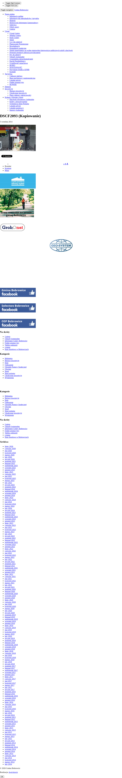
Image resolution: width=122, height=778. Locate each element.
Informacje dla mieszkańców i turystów (24, 18)
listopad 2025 (10, 463)
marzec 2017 (9, 685)
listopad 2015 (10, 719)
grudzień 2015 (10, 717)
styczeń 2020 (10, 613)
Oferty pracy (14, 27)
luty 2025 (8, 483)
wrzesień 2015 (10, 724)
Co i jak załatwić (16, 42)
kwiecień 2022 (10, 555)
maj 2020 (8, 604)
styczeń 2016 (10, 715)
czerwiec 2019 (10, 628)
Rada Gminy (14, 38)
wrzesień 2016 (10, 698)
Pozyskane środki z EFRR (19, 70)
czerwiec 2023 (10, 525)
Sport (7, 371)
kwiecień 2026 (10, 453)
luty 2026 (8, 457)
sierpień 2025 (10, 470)
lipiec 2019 (9, 626)
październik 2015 (11, 722)
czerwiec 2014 (10, 756)
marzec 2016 (9, 711)
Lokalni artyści (15, 80)
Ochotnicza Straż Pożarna (19, 104)
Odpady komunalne (17, 57)
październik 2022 (11, 542)
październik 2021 (11, 568)
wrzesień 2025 (10, 468)
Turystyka (8, 74)
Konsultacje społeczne (18, 48)
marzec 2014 (9, 762)
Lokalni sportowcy (17, 108)
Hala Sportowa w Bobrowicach (17, 349)
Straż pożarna (10, 373)
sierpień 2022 (10, 547)
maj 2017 (8, 681)
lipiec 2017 (9, 677)
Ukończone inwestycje (18, 93)
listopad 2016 (10, 694)
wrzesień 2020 (10, 596)
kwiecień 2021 (10, 581)
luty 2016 (8, 713)
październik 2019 (11, 619)
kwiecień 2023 (10, 530)
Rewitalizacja (15, 46)
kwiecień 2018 (10, 658)
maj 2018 (8, 655)
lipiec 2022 (9, 549)
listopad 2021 (10, 566)
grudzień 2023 (10, 513)
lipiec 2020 (9, 600)
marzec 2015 (9, 736)
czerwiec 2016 (10, 704)
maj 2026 (8, 451)
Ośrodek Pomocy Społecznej (16, 367)
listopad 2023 (10, 515)
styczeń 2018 (10, 664)
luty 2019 (8, 636)
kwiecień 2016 (10, 709)
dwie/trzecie (13, 772)
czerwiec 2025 (10, 474)
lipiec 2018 (9, 651)
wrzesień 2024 (10, 493)
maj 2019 (8, 630)
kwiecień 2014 (10, 760)
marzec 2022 (9, 557)
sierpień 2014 (10, 751)
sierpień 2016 (10, 700)
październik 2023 (11, 517)
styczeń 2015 (10, 741)
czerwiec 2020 (10, 602)
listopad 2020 (10, 591)
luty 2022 (8, 559)
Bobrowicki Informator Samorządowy (24, 23)
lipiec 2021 (9, 574)
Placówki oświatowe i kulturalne (22, 99)
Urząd (7, 31)
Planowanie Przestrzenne (19, 44)
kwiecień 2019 (10, 632)
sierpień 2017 (10, 675)
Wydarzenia (9, 378)
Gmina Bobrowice (21, 10)
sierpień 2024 (10, 495)
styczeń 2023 (10, 536)
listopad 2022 (10, 540)
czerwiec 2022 (10, 551)
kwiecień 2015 (10, 734)
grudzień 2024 (10, 487)
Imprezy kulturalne (17, 110)
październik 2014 (11, 747)
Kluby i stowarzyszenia (18, 102)
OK (2, 777)
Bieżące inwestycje (17, 91)
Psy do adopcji (15, 55)
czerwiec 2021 (10, 577)
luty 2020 (8, 611)
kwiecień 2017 (10, 683)
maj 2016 (8, 707)
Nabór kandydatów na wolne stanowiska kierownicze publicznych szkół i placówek (41, 50)
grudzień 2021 (10, 564)
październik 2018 (11, 645)
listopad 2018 (10, 643)
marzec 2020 (9, 608)
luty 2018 (8, 662)
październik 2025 (11, 466)
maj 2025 (8, 476)
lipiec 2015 (9, 728)
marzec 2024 (9, 506)
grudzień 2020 (10, 589)
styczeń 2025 (10, 485)
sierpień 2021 (10, 572)
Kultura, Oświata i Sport (14, 97)
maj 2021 (8, 579)
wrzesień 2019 (10, 621)
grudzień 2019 (10, 615)
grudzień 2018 (10, 640)
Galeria (12, 29)
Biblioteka (9, 358)
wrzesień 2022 (10, 545)
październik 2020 (11, 594)
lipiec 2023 (9, 523)
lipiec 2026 (9, 446)
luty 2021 (8, 585)
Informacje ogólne (16, 16)
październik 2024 (11, 491)
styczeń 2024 (10, 510)
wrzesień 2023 (10, 519)
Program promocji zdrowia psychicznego (25, 53)
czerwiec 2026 (10, 449)
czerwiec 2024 (10, 500)
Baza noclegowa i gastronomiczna (22, 78)
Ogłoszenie (9, 365)
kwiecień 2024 (10, 504)
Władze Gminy (15, 35)
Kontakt (13, 72)
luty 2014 (8, 764)
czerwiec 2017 (10, 679)
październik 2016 (11, 696)
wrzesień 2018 (10, 647)
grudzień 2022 (10, 538)
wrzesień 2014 (10, 749)
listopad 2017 (10, 668)
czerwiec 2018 (10, 653)
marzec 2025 (9, 481)
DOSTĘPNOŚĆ (16, 67)
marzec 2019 (9, 634)
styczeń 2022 (10, 562)
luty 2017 (8, 687)
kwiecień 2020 (10, 606)
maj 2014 (8, 758)
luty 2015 (8, 739)
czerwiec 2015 (10, 730)
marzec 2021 (9, 583)
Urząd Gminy (15, 33)
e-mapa (7, 347)
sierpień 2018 (10, 649)
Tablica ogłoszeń (11, 345)
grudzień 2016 (10, 692)
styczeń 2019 (10, 638)
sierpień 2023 (10, 521)
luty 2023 (8, 534)
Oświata (8, 369)
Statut (12, 40)
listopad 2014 (10, 745)
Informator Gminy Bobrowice (16, 341)
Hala (6, 363)
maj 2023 (8, 527)
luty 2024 (8, 508)
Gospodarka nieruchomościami (21, 59)
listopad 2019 (10, 617)
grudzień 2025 (10, 461)
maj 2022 (8, 553)
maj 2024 (8, 502)
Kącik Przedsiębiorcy (18, 61)
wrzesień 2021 (10, 570)
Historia (12, 21)
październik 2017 (11, 670)
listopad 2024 (10, 489)
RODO (12, 65)
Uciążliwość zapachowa (19, 63)
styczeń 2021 (10, 587)
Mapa (7, 170)
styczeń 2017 (10, 690)
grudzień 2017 (10, 666)
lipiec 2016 (9, 702)
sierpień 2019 (10, 623)
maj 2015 (8, 732)
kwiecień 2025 (10, 478)
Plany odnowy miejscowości (20, 95)
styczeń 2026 (10, 459)
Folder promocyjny (17, 82)
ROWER (13, 85)
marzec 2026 (9, 455)
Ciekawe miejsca (16, 76)
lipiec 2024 (9, 498)
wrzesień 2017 (10, 672)
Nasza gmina (10, 14)
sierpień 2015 (10, 726)
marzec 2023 (9, 532)
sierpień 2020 (10, 598)
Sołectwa (13, 25)
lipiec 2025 (9, 472)
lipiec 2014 (9, 754)
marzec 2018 (9, 660)
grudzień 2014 (10, 743)
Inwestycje (9, 89)
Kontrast (8, 168)
